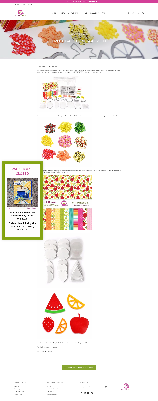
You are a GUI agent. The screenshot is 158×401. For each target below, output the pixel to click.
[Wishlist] (138, 13)
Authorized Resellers (53, 389)
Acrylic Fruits (57, 343)
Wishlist (23, 4)
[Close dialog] (40, 163)
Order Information (19, 391)
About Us (49, 386)
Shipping (17, 389)
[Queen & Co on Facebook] (85, 393)
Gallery (94, 13)
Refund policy (18, 394)
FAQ (104, 13)
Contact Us (50, 391)
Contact (16, 4)
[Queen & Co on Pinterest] (92, 393)
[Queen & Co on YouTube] (88, 393)
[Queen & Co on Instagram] (81, 393)
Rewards (29, 4)
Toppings (89, 170)
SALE (84, 13)
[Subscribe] (106, 387)
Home (73, 34)
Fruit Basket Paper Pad (51, 172)
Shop (55, 13)
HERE (76, 116)
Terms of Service (52, 394)
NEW (63, 13)
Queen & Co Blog (81, 34)
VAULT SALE (74, 13)
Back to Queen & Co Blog (80, 367)
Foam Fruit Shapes (99, 170)
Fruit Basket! (78, 70)
